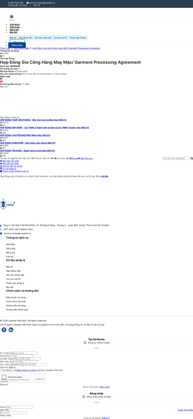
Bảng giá (10, 252)
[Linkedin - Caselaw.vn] (10, 329)
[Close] (0, 337)
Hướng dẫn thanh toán (17, 309)
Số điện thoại (6, 358)
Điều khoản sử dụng (16, 297)
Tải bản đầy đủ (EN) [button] (45, 158)
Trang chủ (5, 48)
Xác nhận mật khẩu (9, 364)
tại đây (104, 176)
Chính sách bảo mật (16, 301)
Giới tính (4, 367)
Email (2, 356)
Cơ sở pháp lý (9, 168)
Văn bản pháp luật (43, 37)
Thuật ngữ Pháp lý (78, 37)
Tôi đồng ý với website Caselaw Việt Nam (32, 370)
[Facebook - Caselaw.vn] (4, 329)
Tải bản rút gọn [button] (7, 158)
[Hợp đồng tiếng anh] (1, 79)
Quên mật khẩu (185, 410)
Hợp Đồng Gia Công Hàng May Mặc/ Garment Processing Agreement (66, 48)
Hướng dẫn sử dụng (17, 5)
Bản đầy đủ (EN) (10, 163)
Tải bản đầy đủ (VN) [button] (25, 158)
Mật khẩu (4, 361)
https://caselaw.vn (41, 324)
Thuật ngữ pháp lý (15, 283)
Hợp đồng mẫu (25, 37)
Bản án (13, 37)
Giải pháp (10, 248)
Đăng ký (106, 418)
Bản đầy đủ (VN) (10, 161)
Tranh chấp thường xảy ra (15, 171)
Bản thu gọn (86, 158)
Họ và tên (4, 353)
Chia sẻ (74, 158)
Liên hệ (36, 5)
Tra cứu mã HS (60, 37)
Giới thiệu (10, 244)
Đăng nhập (105, 387)
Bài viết (13, 32)
